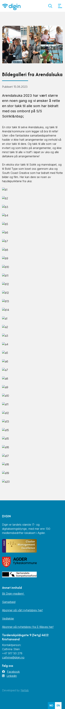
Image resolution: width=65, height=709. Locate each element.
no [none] (51, 705)
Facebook (13, 671)
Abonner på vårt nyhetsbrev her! (22, 610)
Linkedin (12, 676)
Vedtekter (8, 618)
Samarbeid (8, 602)
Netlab (25, 690)
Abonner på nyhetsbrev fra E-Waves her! (28, 627)
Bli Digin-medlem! (13, 593)
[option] (58, 705)
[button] (50, 6)
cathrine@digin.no (13, 657)
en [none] (58, 705)
